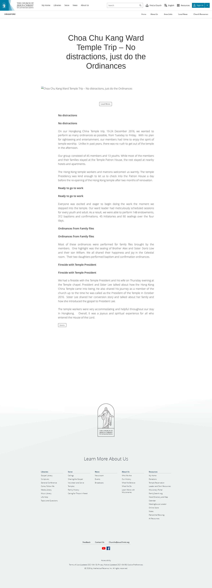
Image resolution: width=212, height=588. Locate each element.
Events (62, 325)
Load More (105, 104)
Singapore (9, 14)
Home (143, 14)
